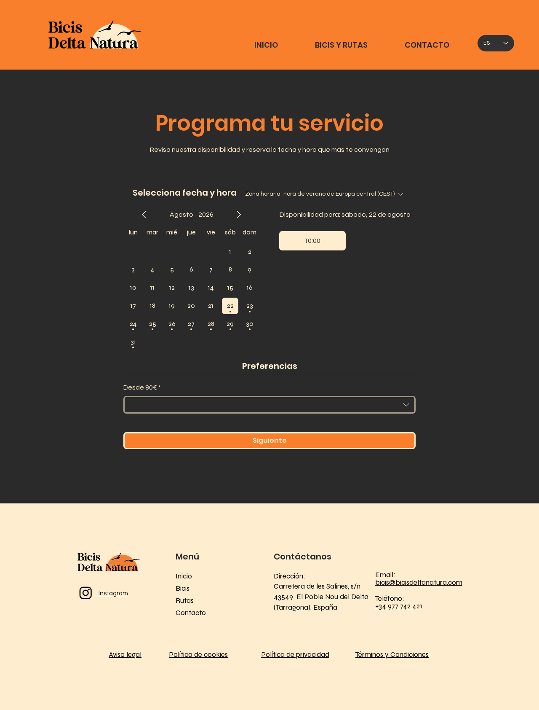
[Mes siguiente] (239, 215)
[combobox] (269, 405)
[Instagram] (85, 592)
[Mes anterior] (144, 215)
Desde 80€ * (142, 387)
